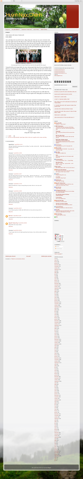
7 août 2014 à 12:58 (17, 153)
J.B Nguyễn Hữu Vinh (60, 190)
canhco (57, 173)
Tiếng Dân (58, 131)
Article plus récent (10, 256)
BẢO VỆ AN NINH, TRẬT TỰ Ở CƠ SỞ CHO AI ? (65, 167)
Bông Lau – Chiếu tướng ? (61, 124)
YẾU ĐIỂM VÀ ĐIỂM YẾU (61, 153)
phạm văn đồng (43, 137)
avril (55, 258)
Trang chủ (7, 29)
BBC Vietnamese (59, 126)
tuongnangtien (59, 159)
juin (55, 274)
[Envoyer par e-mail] (6, 37)
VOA (57, 155)
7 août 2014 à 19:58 (17, 191)
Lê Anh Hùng (59, 197)
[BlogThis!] (7, 37)
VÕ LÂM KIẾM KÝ (16, 29)
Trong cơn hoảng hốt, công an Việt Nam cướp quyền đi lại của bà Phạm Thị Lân (64, 185)
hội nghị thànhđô (15, 137)
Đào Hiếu (58, 152)
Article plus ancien (46, 256)
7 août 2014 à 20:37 (17, 208)
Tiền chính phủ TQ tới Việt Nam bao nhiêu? (64, 204)
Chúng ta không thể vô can (61, 174)
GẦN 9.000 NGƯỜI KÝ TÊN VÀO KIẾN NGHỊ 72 (64, 117)
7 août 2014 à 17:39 (17, 183)
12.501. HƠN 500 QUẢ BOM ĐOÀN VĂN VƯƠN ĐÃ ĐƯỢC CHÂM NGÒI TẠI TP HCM (65, 211)
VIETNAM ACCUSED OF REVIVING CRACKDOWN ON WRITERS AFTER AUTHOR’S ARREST (65, 141)
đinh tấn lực (58, 187)
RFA (57, 217)
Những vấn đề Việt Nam (61, 169)
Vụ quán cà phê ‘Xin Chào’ (61, 215)
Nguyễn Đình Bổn (60, 200)
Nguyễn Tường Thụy (13, 222)
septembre (56, 269)
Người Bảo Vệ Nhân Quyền (62, 139)
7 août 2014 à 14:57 (17, 173)
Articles (57, 246)
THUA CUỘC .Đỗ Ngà (60, 181)
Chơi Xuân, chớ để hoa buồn (61, 201)
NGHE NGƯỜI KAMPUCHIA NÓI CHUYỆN (63, 94)
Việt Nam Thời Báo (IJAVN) (62, 203)
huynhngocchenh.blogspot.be (59, 72)
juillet (55, 272)
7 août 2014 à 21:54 (17, 215)
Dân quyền (58, 166)
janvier (55, 263)
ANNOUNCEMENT (59, 195)
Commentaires (59, 248)
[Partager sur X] (8, 37)
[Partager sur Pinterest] (11, 37)
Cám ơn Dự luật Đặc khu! (61, 198)
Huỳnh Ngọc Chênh (24, 137)
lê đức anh (30, 137)
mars (55, 260)
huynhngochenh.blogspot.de (59, 70)
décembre (56, 264)
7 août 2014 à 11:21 (18, 144)
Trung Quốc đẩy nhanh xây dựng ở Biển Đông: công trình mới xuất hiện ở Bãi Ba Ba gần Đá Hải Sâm (65, 128)
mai (55, 275)
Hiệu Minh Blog (59, 162)
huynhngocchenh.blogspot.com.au (60, 73)
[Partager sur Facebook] (10, 37)
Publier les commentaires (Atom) (18, 258)
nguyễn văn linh (36, 137)
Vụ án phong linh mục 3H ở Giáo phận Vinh (64, 145)
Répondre (11, 149)
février (55, 261)
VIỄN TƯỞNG (44, 29)
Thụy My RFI (58, 123)
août (55, 271)
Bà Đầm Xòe (58, 180)
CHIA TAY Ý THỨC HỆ (27, 29)
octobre (56, 267)
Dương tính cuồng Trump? (61, 177)
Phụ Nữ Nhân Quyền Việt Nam (62, 194)
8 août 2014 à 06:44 (17, 230)
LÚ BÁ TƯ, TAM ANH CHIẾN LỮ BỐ (61, 99)
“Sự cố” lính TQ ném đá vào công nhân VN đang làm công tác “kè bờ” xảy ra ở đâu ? (65, 171)
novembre (56, 266)
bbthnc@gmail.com (58, 75)
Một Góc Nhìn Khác (60, 135)
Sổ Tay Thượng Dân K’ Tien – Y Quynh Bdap (64, 160)
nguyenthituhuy (59, 206)
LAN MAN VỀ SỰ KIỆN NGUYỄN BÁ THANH (63, 108)
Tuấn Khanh (58, 144)
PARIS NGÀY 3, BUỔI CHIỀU (60, 96)
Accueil (28, 256)
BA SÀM (57, 209)
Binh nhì (10, 215)
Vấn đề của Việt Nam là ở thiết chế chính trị (64, 207)
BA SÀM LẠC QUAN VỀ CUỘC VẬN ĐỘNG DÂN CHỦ (65, 91)
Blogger (49, 467)
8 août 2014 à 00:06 (22, 222)
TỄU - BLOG (58, 147)
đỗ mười (10, 137)
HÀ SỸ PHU (36, 29)
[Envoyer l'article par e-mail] (14, 135)
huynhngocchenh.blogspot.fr (59, 69)
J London (58, 176)
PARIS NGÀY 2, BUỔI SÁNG (60, 115)
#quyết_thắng (58, 188)
